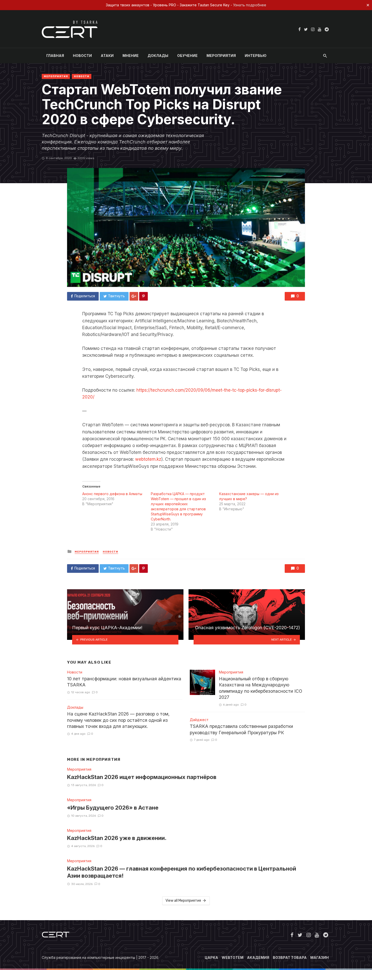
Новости (82, 55)
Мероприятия (221, 55)
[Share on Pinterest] (143, 296)
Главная (55, 55)
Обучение (187, 55)
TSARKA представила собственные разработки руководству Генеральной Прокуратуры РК (241, 729)
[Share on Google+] (134, 296)
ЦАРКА (211, 957)
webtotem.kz (148, 459)
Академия (258, 957)
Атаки (107, 55)
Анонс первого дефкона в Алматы (112, 494)
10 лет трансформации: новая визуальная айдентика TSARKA (124, 682)
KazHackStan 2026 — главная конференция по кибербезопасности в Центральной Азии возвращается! (181, 872)
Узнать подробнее (249, 5)
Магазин (319, 957)
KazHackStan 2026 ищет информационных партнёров (141, 777)
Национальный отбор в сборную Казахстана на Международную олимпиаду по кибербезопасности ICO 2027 (260, 688)
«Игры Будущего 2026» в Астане (112, 807)
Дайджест (199, 720)
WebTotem (232, 957)
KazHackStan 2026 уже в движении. (117, 838)
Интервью (255, 55)
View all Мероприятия (183, 900)
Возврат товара (290, 957)
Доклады (158, 55)
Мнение (130, 55)
